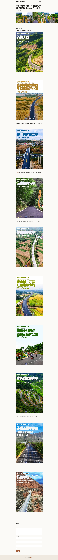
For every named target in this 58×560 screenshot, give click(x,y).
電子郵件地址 (18, 540)
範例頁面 (40, 1)
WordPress (31, 557)
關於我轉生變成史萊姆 (20, 1)
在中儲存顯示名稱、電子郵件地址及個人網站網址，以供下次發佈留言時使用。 (29, 549)
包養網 (18, 121)
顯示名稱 (17, 536)
